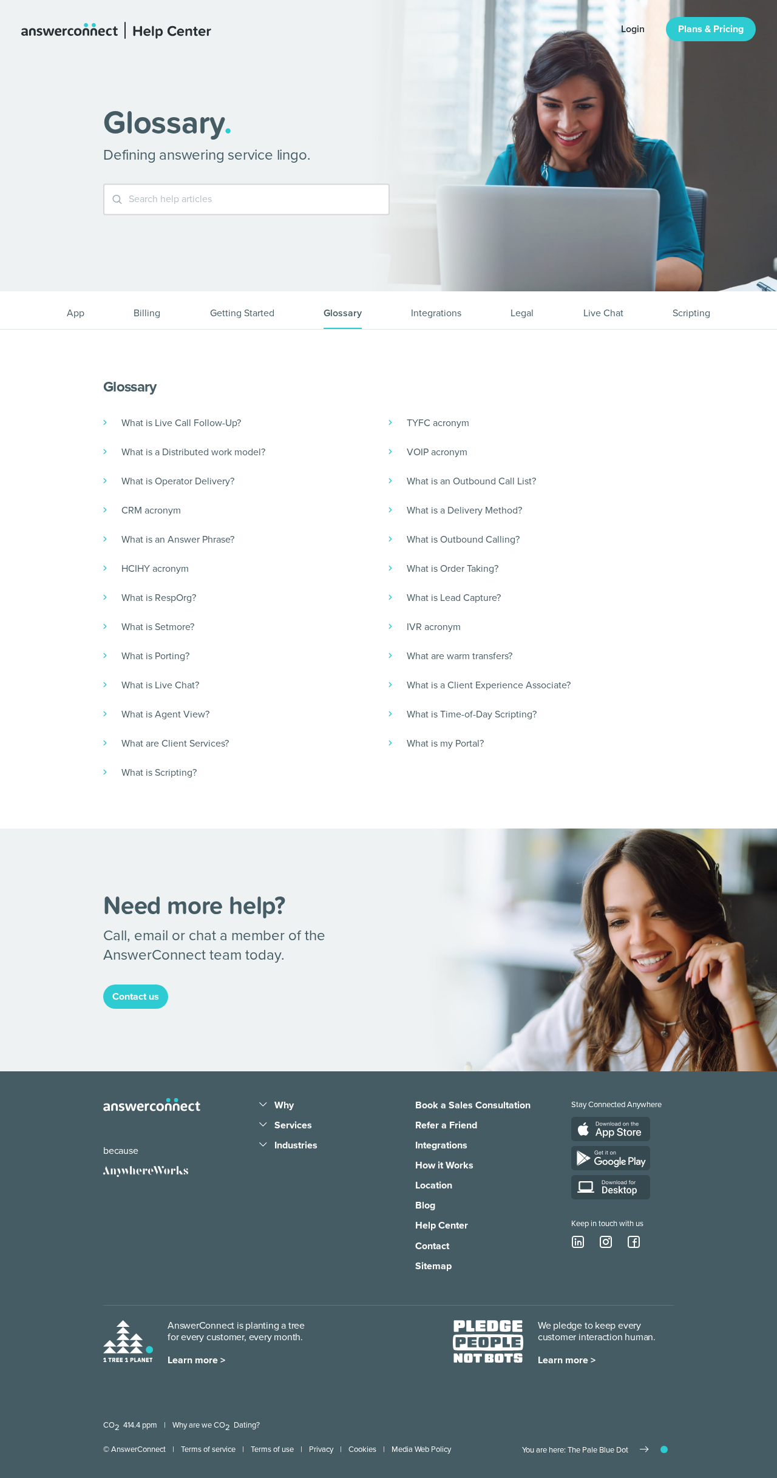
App (75, 313)
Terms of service (208, 1449)
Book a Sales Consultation (473, 1105)
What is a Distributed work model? (193, 452)
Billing (147, 313)
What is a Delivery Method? (464, 510)
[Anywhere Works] (145, 1171)
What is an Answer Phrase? (177, 540)
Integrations (436, 313)
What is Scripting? (159, 773)
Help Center (441, 1225)
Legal (522, 313)
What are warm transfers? (459, 656)
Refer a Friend (446, 1125)
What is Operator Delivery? (177, 481)
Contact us (135, 997)
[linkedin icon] (578, 1242)
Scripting (691, 313)
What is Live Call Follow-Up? (181, 423)
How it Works (444, 1165)
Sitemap (433, 1266)
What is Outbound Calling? (463, 540)
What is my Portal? (445, 743)
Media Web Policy (421, 1449)
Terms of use (272, 1449)
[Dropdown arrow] (263, 1105)
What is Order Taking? (452, 569)
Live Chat (603, 313)
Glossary (343, 313)
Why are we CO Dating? (216, 1425)
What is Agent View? (165, 714)
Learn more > (196, 1360)
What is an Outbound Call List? (471, 481)
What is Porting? (155, 656)
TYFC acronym (438, 423)
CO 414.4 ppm (130, 1425)
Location (433, 1185)
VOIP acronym (437, 452)
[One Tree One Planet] (128, 1344)
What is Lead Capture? (454, 598)
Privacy (321, 1449)
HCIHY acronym (155, 569)
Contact (432, 1246)
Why (284, 1105)
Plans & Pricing (711, 29)
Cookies (362, 1449)
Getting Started (242, 313)
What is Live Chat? (160, 685)
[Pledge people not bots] (488, 1344)
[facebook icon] (633, 1242)
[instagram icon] (605, 1242)
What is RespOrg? (158, 598)
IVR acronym (434, 627)
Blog (425, 1205)
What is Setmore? (157, 627)
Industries (295, 1145)
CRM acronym (151, 510)
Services (293, 1125)
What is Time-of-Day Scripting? (472, 714)
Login (633, 29)
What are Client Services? (175, 743)
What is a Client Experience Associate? (489, 685)
